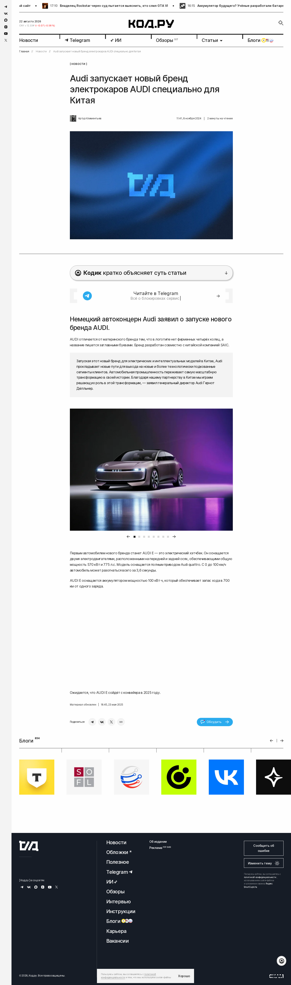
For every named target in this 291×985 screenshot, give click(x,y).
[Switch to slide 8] (168, 537)
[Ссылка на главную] (28, 846)
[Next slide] (174, 536)
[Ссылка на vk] (6, 13)
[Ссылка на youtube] (6, 33)
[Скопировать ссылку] (121, 722)
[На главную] (151, 24)
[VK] (102, 722)
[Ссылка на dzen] (6, 27)
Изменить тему (260, 863)
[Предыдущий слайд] (271, 741)
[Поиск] (281, 23)
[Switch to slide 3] (144, 537)
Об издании (158, 841)
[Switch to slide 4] (149, 537)
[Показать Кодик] (281, 961)
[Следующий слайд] (282, 740)
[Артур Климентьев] (73, 118)
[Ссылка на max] (6, 20)
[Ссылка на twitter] (6, 40)
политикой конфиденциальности (260, 877)
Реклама (158, 848)
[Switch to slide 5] (154, 537)
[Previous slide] (128, 536)
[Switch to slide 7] (163, 537)
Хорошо (184, 976)
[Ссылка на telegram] (6, 7)
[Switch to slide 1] (134, 537)
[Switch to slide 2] (139, 537)
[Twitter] (111, 722)
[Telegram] (92, 722)
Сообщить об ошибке (263, 848)
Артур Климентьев (89, 118)
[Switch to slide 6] (158, 537)
